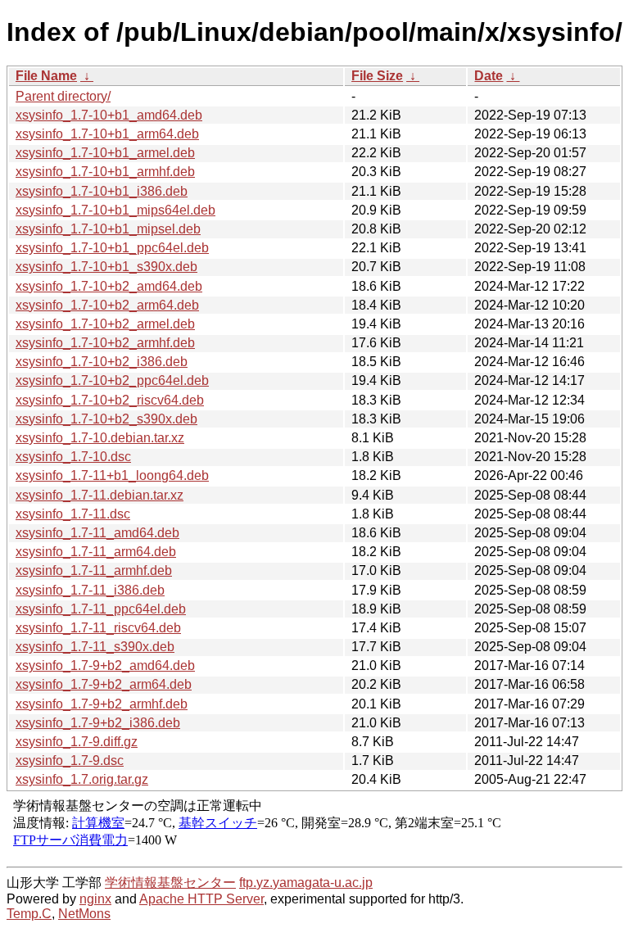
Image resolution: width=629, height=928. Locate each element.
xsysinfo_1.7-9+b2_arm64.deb (104, 684)
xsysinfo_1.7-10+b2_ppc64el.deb (112, 380)
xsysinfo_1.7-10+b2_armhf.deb (105, 343)
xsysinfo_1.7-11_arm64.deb (96, 552)
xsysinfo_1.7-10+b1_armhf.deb (105, 172)
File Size (377, 76)
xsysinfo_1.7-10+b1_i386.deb (102, 191)
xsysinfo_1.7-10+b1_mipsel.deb (108, 229)
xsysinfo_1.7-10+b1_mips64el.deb (115, 210)
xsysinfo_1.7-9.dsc (70, 760)
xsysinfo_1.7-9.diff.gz (77, 742)
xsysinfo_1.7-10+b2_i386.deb (102, 362)
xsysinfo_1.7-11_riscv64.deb (98, 628)
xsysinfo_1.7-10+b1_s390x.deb (106, 267)
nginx (95, 899)
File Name (46, 76)
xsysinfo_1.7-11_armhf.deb (94, 570)
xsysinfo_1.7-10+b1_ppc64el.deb (112, 248)
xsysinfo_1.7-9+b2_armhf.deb (102, 704)
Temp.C (29, 914)
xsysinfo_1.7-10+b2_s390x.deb (106, 419)
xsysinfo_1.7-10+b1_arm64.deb (107, 134)
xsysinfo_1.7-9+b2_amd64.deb (105, 665)
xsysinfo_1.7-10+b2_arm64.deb (107, 305)
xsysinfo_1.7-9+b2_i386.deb (98, 723)
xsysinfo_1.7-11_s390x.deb (95, 647)
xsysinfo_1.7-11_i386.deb (90, 590)
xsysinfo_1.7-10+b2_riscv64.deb (110, 400)
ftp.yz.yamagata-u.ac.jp (306, 883)
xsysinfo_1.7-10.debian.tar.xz (100, 438)
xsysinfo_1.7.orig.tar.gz (82, 779)
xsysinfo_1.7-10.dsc (73, 457)
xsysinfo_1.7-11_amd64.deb (97, 533)
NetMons (84, 914)
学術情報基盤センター (170, 883)
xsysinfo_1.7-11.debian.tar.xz (99, 495)
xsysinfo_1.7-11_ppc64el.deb (101, 609)
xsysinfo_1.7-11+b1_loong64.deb (112, 475)
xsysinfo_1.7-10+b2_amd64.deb (109, 286)
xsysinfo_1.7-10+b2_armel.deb (105, 324)
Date (488, 76)
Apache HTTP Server (201, 899)
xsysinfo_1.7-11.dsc (73, 514)
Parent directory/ (63, 96)
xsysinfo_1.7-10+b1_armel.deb (105, 153)
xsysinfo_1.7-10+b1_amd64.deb (109, 115)
